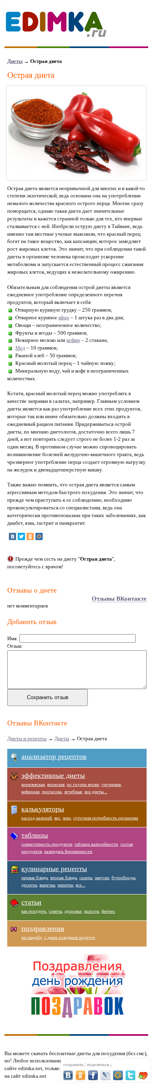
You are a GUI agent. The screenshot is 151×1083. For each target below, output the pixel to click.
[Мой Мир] (39, 536)
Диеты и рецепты (27, 738)
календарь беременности (68, 851)
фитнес (108, 911)
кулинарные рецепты (54, 869)
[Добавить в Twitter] (130, 1075)
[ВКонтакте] (12, 536)
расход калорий (36, 817)
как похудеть (33, 911)
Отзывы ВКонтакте (119, 598)
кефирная (30, 791)
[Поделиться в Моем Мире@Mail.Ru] (118, 1075)
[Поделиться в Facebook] (93, 1075)
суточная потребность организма (105, 817)
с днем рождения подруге (69, 937)
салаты (85, 877)
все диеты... (96, 791)
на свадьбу (31, 937)
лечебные (73, 791)
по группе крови (83, 784)
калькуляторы (42, 809)
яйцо (63, 317)
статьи (31, 902)
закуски (102, 877)
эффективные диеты (53, 775)
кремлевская (33, 784)
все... (80, 884)
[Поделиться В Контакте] (68, 1075)
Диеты (15, 61)
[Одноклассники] (30, 536)
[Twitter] (21, 536)
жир (67, 817)
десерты (29, 884)
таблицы (34, 835)
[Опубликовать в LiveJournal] (105, 1075)
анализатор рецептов (54, 756)
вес (57, 817)
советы (55, 911)
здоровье (73, 911)
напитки (65, 884)
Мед (20, 348)
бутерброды (123, 877)
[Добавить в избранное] (143, 1075)
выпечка (47, 884)
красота (91, 911)
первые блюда (34, 877)
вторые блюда (63, 877)
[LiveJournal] (48, 536)
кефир (73, 340)
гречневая (111, 784)
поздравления (42, 928)
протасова (52, 791)
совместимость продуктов (46, 844)
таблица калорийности (96, 844)
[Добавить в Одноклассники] (80, 1075)
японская (55, 784)
